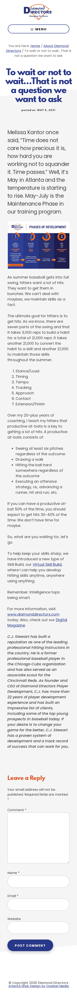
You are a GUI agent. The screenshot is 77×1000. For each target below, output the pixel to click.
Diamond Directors (38, 12)
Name (13, 873)
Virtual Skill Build (47, 564)
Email (12, 896)
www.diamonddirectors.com (33, 614)
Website (14, 919)
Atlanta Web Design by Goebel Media (38, 986)
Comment (16, 810)
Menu (41, 29)
